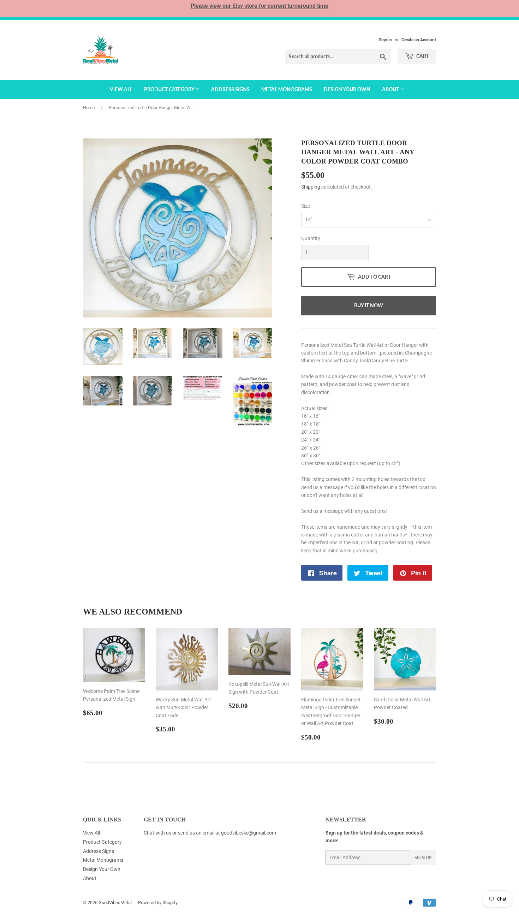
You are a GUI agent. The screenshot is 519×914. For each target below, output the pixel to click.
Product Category (169, 89)
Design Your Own (347, 89)
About (391, 89)
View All (121, 89)
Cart (422, 56)
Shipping (310, 187)
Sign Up (422, 857)
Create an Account (418, 39)
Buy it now (368, 305)
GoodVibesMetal (115, 902)
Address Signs (230, 89)
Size (305, 206)
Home (89, 107)
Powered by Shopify (158, 902)
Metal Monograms (286, 89)
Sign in (385, 39)
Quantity (310, 238)
